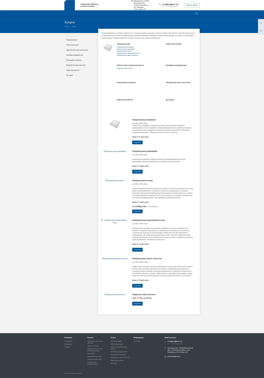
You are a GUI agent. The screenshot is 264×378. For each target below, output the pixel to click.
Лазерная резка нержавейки (144, 151)
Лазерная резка (123, 44)
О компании (68, 341)
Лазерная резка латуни (142, 180)
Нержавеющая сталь (94, 356)
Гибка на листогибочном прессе (130, 65)
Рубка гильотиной (173, 44)
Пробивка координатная (176, 65)
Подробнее (137, 142)
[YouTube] (198, 374)
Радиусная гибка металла (143, 294)
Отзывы (67, 347)
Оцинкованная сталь (94, 359)
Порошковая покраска (126, 82)
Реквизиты (68, 344)
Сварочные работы (125, 100)
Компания (68, 338)
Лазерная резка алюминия (144, 120)
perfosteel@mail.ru (173, 356)
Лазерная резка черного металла (147, 258)
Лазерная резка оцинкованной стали (148, 220)
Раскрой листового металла (178, 82)
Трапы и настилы (93, 346)
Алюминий (91, 353)
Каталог (90, 338)
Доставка (170, 100)
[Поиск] (197, 13)
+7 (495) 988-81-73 (170, 4)
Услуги (113, 338)
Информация (139, 338)
